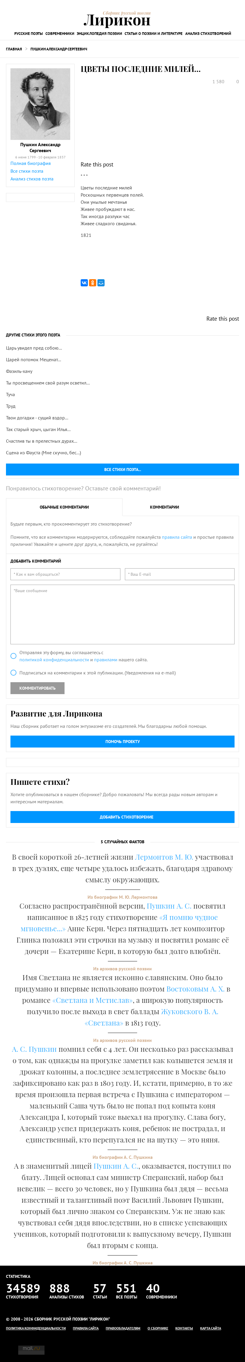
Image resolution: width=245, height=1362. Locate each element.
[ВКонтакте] (84, 282)
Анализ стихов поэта (31, 179)
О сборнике (158, 1328)
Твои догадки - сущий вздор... (37, 418)
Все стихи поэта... (122, 469)
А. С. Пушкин (34, 1049)
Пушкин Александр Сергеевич (58, 49)
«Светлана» (104, 1022)
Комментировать (37, 688)
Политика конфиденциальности (36, 1328)
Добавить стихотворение (126, 817)
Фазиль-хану (19, 371)
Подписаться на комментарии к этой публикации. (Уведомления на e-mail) (97, 673)
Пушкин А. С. (169, 905)
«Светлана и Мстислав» (92, 1000)
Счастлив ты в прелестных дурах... (41, 441)
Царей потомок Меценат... (33, 359)
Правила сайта (86, 1328)
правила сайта (177, 537)
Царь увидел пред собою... (34, 348)
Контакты (184, 1328)
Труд (11, 406)
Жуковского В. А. (189, 1011)
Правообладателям (123, 1328)
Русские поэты (28, 33)
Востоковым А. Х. (195, 988)
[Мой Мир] (101, 282)
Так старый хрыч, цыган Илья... (38, 429)
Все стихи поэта (26, 171)
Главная (14, 49)
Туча (10, 394)
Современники (59, 33)
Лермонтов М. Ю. (164, 856)
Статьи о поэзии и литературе (154, 33)
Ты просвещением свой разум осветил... (48, 383)
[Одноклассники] (92, 282)
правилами (105, 660)
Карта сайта (210, 1328)
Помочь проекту (122, 741)
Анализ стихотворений (208, 33)
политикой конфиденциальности (54, 660)
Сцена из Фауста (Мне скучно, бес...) (43, 452)
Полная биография (30, 163)
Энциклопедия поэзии (99, 33)
